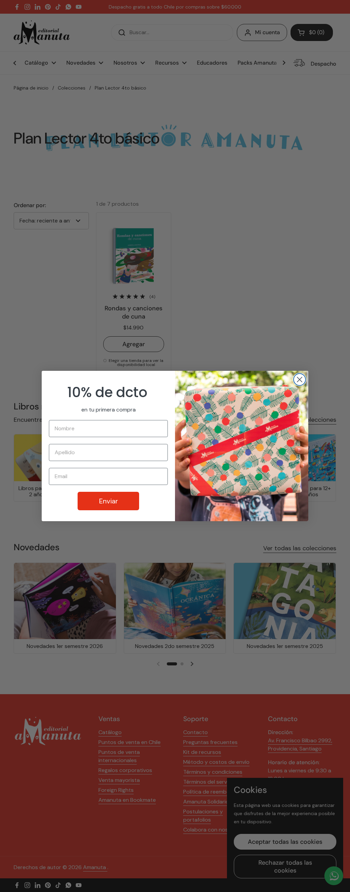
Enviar (108, 501)
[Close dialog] (300, 380)
